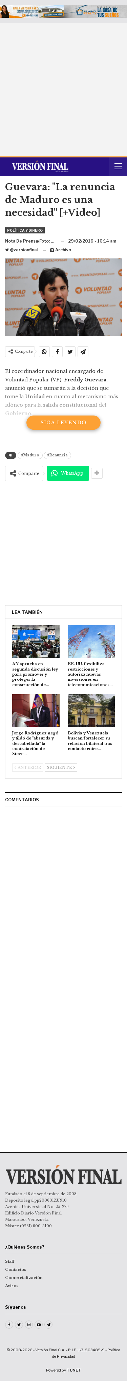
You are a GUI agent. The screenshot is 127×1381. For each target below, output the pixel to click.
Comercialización (24, 1277)
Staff (9, 1261)
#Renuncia (57, 455)
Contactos (15, 1269)
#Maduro (30, 455)
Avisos (11, 1285)
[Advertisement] (63, 89)
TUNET (74, 1370)
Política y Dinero (25, 230)
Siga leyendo (64, 423)
